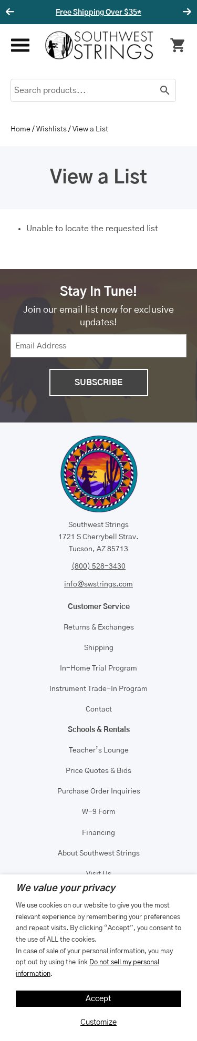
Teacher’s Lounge (99, 750)
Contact (99, 709)
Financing (98, 833)
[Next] (185, 12)
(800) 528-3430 (98, 566)
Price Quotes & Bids (98, 771)
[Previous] (11, 12)
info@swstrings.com (98, 584)
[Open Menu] (20, 45)
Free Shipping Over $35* (98, 12)
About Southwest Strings (99, 853)
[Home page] (99, 45)
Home (20, 129)
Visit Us (98, 874)
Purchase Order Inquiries (98, 791)
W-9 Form (99, 812)
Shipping (98, 648)
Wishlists (51, 129)
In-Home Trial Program (98, 668)
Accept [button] (98, 999)
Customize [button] (98, 1022)
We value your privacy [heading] (65, 888)
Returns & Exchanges (99, 627)
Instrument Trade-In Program (98, 689)
